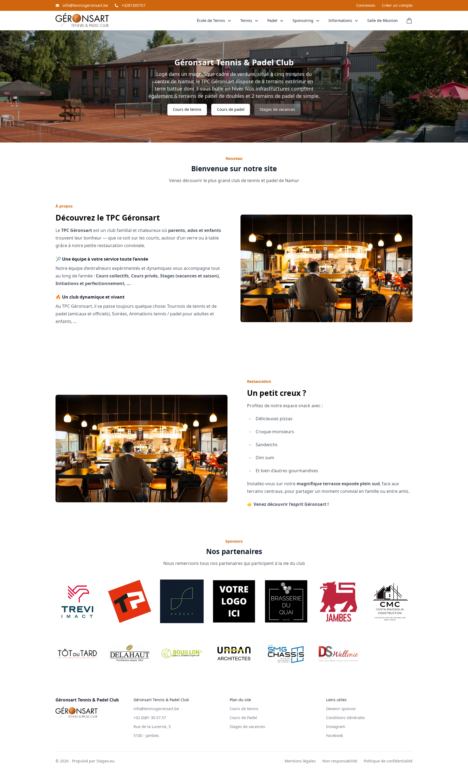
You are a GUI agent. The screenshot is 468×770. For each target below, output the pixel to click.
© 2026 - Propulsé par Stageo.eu (85, 760)
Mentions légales (300, 760)
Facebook (334, 735)
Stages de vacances (277, 109)
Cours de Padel (243, 717)
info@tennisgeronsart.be (85, 5)
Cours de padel (231, 109)
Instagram (335, 726)
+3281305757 (133, 5)
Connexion (365, 5)
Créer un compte (397, 5)
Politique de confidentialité (388, 760)
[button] (214, 20)
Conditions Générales (345, 717)
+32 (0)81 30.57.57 (150, 717)
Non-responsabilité (339, 760)
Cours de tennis (187, 109)
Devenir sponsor (341, 708)
